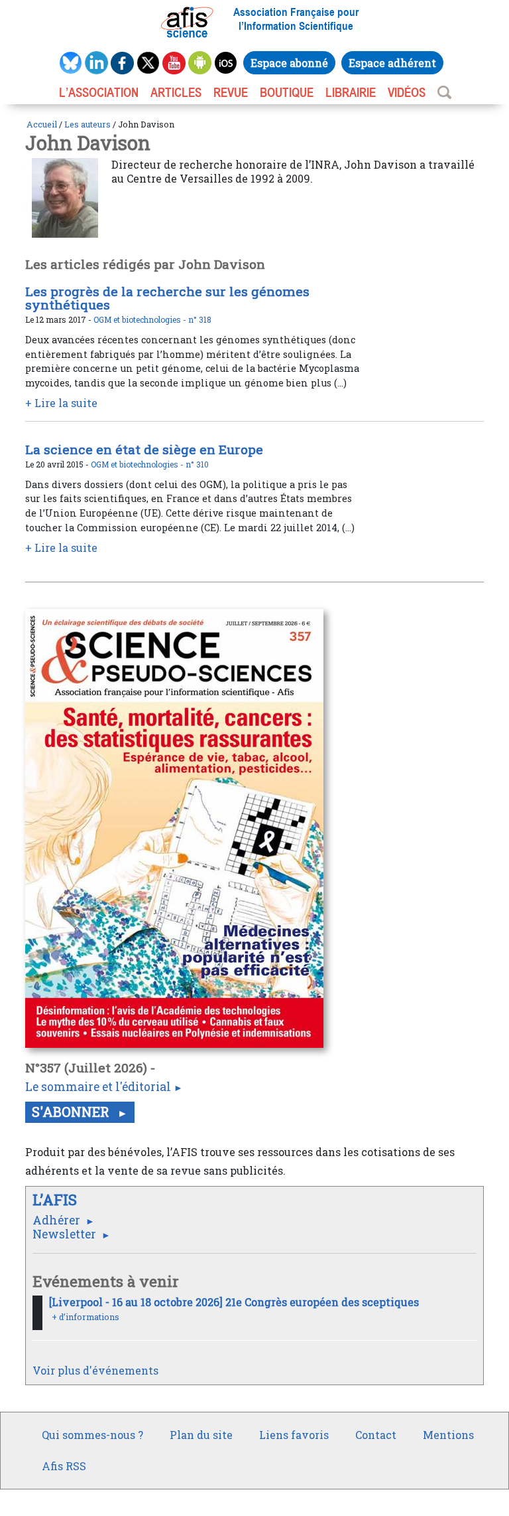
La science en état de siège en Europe (144, 449)
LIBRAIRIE (350, 92)
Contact (375, 1435)
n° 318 (199, 319)
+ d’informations (85, 1316)
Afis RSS (64, 1466)
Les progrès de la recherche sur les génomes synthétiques (167, 298)
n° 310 (197, 464)
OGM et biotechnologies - (140, 319)
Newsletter (65, 1234)
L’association (99, 92)
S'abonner (72, 1111)
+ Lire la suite (61, 403)
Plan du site (201, 1435)
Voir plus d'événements (95, 1370)
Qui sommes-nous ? (92, 1435)
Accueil (42, 124)
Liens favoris (294, 1435)
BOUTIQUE (286, 92)
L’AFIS (56, 1199)
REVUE (230, 92)
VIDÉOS (406, 92)
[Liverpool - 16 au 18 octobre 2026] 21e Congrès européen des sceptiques (234, 1302)
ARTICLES (175, 92)
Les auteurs (87, 124)
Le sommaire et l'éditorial (98, 1086)
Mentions (448, 1435)
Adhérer (57, 1220)
